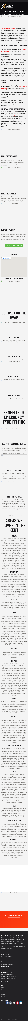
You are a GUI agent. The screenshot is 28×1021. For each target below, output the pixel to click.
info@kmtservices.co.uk (7, 964)
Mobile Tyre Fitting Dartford (8, 982)
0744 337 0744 (5, 966)
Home (4, 14)
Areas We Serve (5, 954)
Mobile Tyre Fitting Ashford (8, 980)
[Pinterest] (17, 1002)
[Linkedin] (20, 1002)
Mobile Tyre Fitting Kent (7, 974)
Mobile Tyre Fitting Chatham (8, 978)
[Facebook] (7, 1002)
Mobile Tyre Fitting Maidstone (8, 976)
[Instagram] (14, 1002)
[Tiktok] (10, 1002)
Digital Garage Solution (6, 1020)
